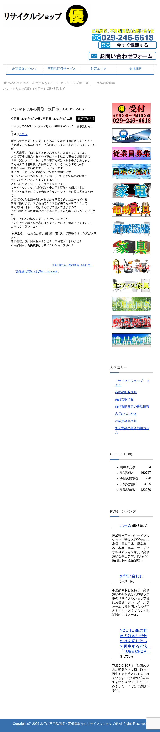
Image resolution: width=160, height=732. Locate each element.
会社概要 (135, 68)
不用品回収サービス (62, 68)
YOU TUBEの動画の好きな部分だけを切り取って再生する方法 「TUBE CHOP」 (135, 641)
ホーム (126, 525)
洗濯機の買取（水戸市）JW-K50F (37, 271)
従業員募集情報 (126, 421)
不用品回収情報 (126, 392)
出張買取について (24, 68)
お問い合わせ (131, 576)
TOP (46, 83)
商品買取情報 (86, 118)
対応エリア (98, 68)
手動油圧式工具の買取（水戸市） (72, 264)
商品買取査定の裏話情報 (132, 406)
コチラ (23, 134)
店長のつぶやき (126, 413)
